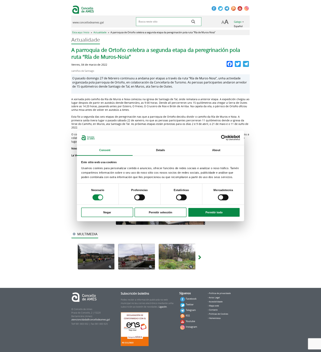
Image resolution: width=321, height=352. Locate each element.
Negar (107, 212)
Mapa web (214, 305)
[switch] (139, 197)
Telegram (191, 310)
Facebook (191, 298)
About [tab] (216, 150)
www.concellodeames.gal (88, 22)
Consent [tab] (104, 150)
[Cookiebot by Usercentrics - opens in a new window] (223, 138)
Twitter (190, 304)
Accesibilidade (216, 301)
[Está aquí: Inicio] (83, 11)
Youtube (190, 321)
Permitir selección (160, 212)
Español (238, 26)
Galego (237, 21)
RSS (188, 315)
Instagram (191, 326)
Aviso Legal (214, 297)
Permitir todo (214, 212)
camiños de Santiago (82, 70)
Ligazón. (163, 306)
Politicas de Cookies (218, 314)
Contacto (213, 310)
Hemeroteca (215, 318)
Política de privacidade (220, 293)
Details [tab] (160, 150)
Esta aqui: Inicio (80, 32)
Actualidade (99, 32)
